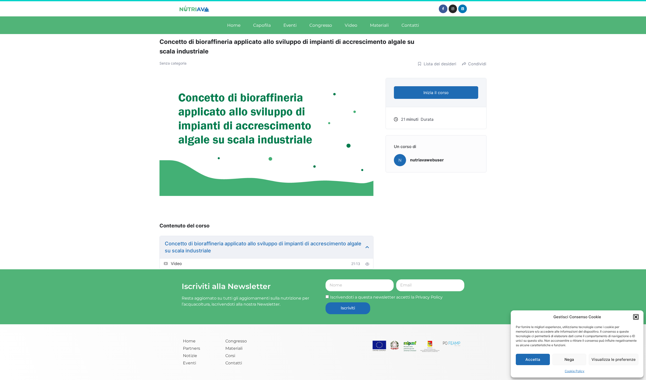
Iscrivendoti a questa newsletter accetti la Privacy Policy (386, 297)
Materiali (379, 25)
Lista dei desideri (440, 63)
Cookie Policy (574, 371)
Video (351, 25)
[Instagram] (453, 9)
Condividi (477, 63)
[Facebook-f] (443, 9)
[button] (635, 316)
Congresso (320, 25)
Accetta (532, 359)
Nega (569, 359)
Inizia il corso (436, 92)
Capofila (262, 25)
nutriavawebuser (427, 159)
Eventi (290, 25)
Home (233, 25)
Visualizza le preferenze (613, 359)
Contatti (410, 25)
